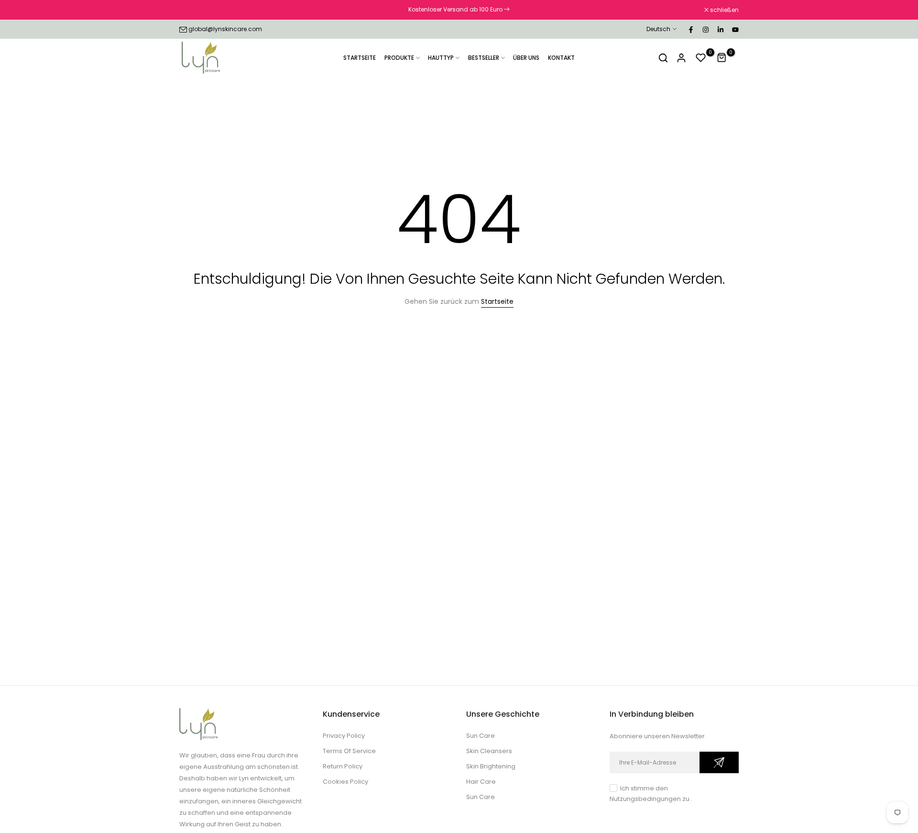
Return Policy (342, 766)
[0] (701, 58)
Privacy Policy (344, 735)
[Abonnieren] (719, 762)
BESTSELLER (483, 58)
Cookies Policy (345, 781)
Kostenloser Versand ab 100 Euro (456, 9)
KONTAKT (561, 58)
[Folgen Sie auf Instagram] (705, 29)
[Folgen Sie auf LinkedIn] (720, 29)
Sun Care (480, 735)
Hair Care (481, 781)
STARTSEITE (359, 58)
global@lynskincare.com (225, 29)
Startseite (497, 301)
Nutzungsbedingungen (645, 798)
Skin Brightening (490, 766)
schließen (199, 10)
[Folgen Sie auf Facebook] (690, 29)
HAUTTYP (441, 58)
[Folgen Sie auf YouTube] (735, 29)
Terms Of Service (349, 750)
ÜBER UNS (526, 58)
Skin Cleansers (489, 750)
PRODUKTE (399, 58)
